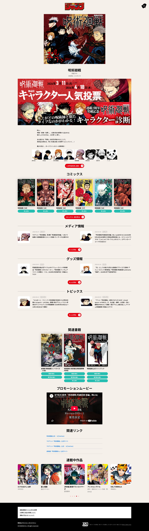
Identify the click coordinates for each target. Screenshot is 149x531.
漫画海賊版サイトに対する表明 (28, 510)
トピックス (43, 297)
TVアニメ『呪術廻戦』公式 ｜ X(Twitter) (60, 446)
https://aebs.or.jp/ (126, 524)
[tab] (70, 496)
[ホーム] (74, 6)
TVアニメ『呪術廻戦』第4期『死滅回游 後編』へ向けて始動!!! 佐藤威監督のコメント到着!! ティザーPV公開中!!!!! (50, 236)
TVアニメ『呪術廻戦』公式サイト (57, 441)
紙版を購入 (52, 373)
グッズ (41, 264)
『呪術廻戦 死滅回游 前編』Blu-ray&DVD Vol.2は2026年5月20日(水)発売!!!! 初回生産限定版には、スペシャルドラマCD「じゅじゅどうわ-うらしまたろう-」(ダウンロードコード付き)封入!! (113, 238)
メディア (42, 232)
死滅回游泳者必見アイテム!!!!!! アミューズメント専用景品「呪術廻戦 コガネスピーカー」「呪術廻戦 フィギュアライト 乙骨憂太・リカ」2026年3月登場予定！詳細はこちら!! (50, 270)
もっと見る (72, 250)
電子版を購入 (51, 377)
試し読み (26, 211)
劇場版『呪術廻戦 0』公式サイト (57, 451)
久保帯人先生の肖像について (28, 512)
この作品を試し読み (72, 166)
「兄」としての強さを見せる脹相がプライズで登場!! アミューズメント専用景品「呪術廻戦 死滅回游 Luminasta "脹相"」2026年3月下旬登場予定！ (113, 269)
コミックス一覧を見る (73, 217)
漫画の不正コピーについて (27, 515)
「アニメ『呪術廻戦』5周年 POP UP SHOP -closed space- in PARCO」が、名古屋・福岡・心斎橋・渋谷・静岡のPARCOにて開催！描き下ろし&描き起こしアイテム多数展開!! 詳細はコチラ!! (112, 303)
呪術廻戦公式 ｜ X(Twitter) (55, 436)
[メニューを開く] (143, 6)
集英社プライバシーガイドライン (27, 523)
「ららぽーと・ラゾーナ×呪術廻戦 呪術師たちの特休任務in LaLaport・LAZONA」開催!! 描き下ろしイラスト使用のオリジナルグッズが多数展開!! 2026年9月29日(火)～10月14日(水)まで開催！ (50, 303)
